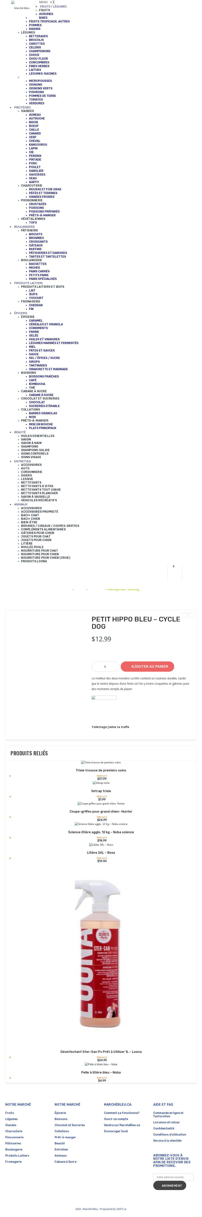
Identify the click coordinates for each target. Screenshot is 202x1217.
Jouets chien (96, 589)
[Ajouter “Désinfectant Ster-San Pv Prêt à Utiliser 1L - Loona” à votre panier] (98, 1044)
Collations (62, 1131)
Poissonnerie (14, 1137)
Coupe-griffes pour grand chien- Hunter (101, 811)
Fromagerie (13, 1161)
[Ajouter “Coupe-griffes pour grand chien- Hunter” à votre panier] (98, 804)
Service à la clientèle (167, 1140)
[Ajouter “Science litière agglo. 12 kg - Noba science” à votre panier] (98, 825)
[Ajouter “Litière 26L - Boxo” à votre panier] (98, 845)
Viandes (10, 1125)
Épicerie (60, 1113)
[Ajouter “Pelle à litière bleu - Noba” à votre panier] (98, 1065)
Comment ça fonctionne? (121, 1113)
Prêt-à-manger (65, 1137)
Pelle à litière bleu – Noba (101, 1072)
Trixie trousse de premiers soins (101, 770)
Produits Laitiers (17, 1155)
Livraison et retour (166, 1122)
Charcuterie (13, 1131)
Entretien (61, 1149)
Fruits (9, 1113)
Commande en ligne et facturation (168, 1114)
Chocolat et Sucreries (70, 1125)
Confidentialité (163, 1128)
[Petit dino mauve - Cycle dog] (184, 615)
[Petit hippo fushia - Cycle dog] (191, 615)
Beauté (60, 1143)
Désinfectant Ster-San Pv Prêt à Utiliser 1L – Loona (101, 1052)
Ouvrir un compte (116, 1119)
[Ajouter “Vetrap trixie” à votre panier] (98, 783)
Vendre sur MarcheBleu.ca (122, 1125)
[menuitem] (53, 6)
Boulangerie (13, 1149)
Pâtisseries (13, 1143)
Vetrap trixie (101, 791)
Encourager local (116, 1131)
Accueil (67, 589)
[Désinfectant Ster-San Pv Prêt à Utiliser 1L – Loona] (101, 954)
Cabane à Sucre (65, 1161)
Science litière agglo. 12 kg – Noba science (101, 832)
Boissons (61, 1119)
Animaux (80, 589)
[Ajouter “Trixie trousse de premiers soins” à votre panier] (98, 763)
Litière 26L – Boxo (101, 852)
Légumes (11, 1119)
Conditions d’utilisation (169, 1134)
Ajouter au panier (149, 666)
